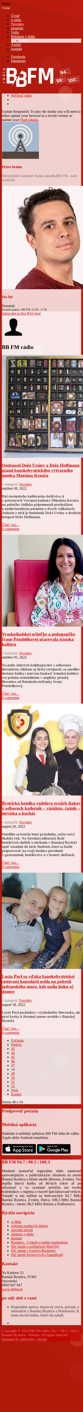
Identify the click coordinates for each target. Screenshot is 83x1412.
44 (13, 1053)
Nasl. (15, 1090)
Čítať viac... (10, 525)
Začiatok (17, 1040)
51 (13, 1082)
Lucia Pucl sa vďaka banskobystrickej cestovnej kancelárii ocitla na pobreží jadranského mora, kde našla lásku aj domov (38, 984)
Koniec (16, 1094)
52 (13, 1086)
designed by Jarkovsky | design (24, 1339)
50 (13, 1078)
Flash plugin (29, 120)
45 (13, 1057)
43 (13, 1049)
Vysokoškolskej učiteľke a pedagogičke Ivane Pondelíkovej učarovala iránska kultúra (38, 639)
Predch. (16, 1045)
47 (13, 1065)
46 (13, 1061)
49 (13, 1073)
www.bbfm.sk (12, 1289)
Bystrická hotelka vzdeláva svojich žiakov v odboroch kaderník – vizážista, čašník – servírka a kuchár (41, 808)
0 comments (10, 529)
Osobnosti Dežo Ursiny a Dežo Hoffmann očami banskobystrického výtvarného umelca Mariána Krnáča (41, 470)
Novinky (25, 484)
